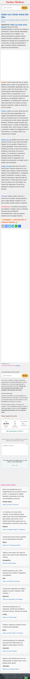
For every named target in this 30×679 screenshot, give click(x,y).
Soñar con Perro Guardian (10, 651)
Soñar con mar (6, 140)
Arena (8, 363)
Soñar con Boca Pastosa (9, 563)
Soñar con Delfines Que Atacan (11, 581)
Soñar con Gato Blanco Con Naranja (12, 599)
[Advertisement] (15, 65)
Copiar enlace (15, 465)
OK (26, 677)
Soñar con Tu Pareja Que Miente (11, 545)
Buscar (24, 7)
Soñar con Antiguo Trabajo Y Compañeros (14, 529)
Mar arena (17, 365)
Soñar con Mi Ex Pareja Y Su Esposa (13, 633)
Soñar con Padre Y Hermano (10, 504)
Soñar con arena (6, 166)
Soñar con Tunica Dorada (9, 617)
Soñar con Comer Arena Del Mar (14, 16)
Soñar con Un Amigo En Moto (11, 669)
